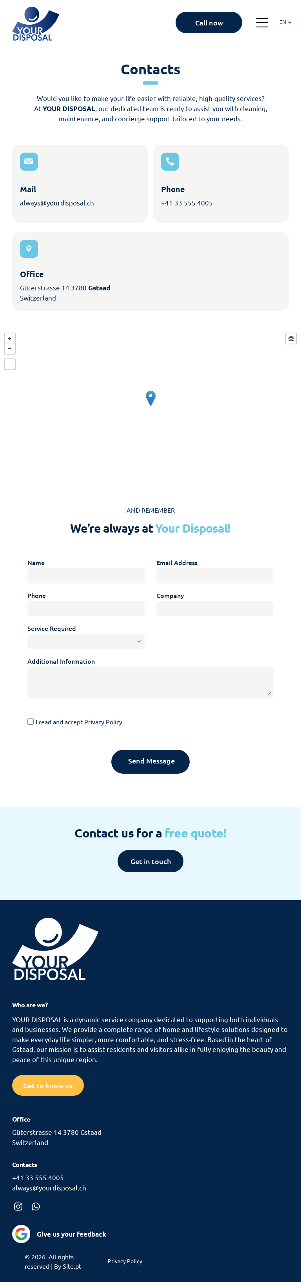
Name (36, 562)
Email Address (177, 562)
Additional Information (61, 661)
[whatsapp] (36, 1207)
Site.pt (72, 1266)
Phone (36, 595)
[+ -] (150, 407)
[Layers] (291, 338)
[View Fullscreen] (10, 364)
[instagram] (18, 1207)
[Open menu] (262, 23)
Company (170, 595)
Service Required (51, 628)
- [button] (10, 349)
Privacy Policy (103, 722)
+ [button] (10, 338)
